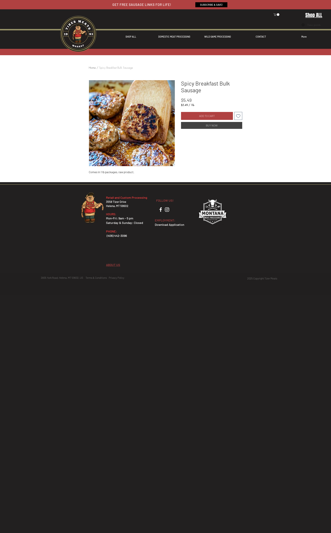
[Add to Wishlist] (238, 116)
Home (92, 68)
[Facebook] (161, 210)
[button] (277, 14)
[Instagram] (167, 210)
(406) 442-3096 (117, 236)
